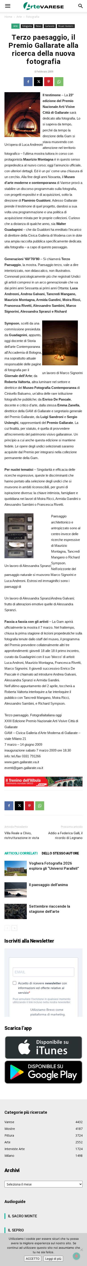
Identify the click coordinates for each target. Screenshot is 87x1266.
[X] (38, 81)
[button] (7, 6)
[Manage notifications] (76, 1256)
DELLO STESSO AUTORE (60, 853)
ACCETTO (32, 1258)
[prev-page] (7, 928)
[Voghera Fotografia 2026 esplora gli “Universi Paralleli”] (15, 868)
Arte (19, 17)
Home (8, 17)
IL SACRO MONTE (22, 1216)
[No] (81, 1249)
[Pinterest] (48, 81)
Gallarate (49, 26)
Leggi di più (53, 1258)
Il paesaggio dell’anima (48, 884)
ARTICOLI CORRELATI (20, 853)
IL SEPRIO (16, 1230)
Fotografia (32, 17)
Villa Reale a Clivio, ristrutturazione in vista (21, 835)
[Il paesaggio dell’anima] (15, 890)
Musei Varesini (65, 26)
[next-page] (14, 928)
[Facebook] (28, 81)
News (38, 26)
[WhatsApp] (58, 81)
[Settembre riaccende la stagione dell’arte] (15, 911)
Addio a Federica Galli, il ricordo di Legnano (65, 835)
